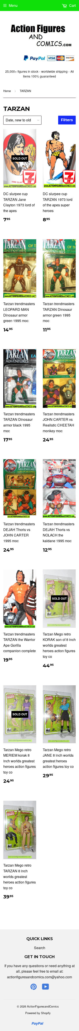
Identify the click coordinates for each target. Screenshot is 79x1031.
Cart (72, 5)
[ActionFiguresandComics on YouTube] (45, 987)
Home (7, 91)
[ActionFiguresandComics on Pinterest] (33, 987)
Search (39, 947)
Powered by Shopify (38, 1013)
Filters (67, 120)
